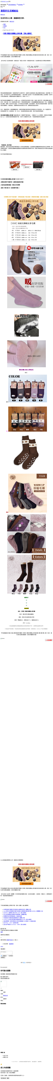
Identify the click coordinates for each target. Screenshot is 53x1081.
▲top (2, 946)
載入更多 (3, 949)
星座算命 (11, 943)
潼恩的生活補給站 (9, 11)
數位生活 (12, 21)
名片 (4, 27)
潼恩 (2, 932)
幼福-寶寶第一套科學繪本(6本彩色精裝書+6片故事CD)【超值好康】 (19, 921)
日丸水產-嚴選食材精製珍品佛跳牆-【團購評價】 (15, 914)
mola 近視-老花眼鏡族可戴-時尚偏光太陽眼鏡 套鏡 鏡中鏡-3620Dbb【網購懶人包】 (23, 911)
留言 (11, 940)
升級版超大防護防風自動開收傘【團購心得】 (14, 917)
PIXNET (16, 1061)
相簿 (4, 24)
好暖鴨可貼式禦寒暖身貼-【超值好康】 (12, 916)
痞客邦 (8, 940)
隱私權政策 (34, 1061)
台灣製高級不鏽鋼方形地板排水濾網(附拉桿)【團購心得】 (17, 909)
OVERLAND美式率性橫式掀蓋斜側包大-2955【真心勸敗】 (17, 919)
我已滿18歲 (3, 1078)
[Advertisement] (26, 1027)
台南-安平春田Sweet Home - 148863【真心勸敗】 (15, 924)
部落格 (5, 26)
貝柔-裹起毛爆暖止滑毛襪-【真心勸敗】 (18, 33)
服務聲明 (39, 1061)
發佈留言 (3, 957)
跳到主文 (3, 14)
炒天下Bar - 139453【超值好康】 (11, 922)
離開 (8, 1078)
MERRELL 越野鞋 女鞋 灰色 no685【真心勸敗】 (15, 912)
